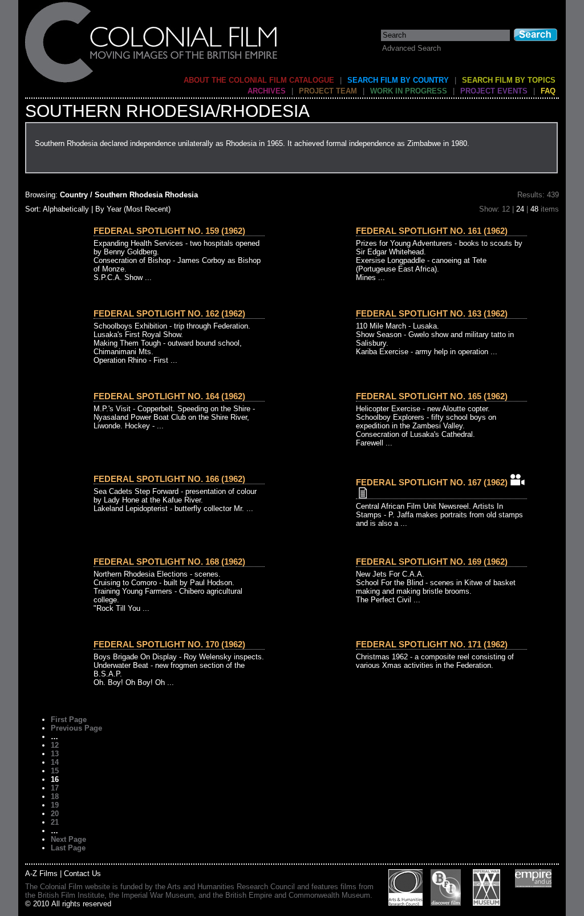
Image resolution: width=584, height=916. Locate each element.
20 (55, 813)
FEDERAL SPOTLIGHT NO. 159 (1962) (169, 231)
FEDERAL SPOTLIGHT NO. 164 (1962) (169, 396)
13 (55, 753)
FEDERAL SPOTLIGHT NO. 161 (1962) (432, 231)
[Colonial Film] (151, 82)
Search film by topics (508, 80)
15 (55, 771)
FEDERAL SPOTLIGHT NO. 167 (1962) (432, 482)
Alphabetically (66, 209)
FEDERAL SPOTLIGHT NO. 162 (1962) (169, 313)
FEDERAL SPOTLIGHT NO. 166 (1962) (169, 479)
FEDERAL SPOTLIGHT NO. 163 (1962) (432, 313)
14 (55, 762)
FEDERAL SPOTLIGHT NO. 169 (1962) (432, 561)
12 (55, 745)
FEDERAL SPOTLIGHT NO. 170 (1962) (169, 644)
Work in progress (408, 91)
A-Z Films (41, 873)
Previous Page (76, 728)
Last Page (68, 848)
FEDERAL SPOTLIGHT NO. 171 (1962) (432, 644)
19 (55, 805)
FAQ (548, 91)
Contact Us (82, 873)
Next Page (68, 839)
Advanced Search (411, 48)
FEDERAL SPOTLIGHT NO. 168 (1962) (169, 561)
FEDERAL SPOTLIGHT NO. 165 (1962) (432, 396)
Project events (494, 91)
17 (55, 788)
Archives (267, 91)
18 (55, 796)
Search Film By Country (398, 80)
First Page (69, 719)
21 (55, 822)
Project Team (328, 91)
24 (520, 209)
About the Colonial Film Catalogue (259, 80)
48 (534, 209)
